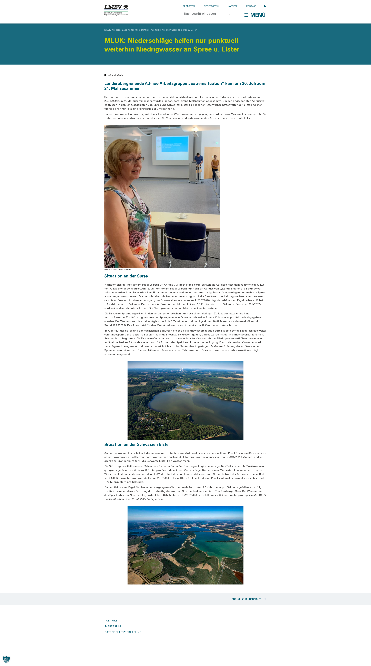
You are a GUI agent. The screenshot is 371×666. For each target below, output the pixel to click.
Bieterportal (211, 6)
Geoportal (189, 6)
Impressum (112, 626)
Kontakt (251, 6)
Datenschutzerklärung (123, 632)
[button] (255, 15)
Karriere (233, 6)
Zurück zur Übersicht (246, 599)
